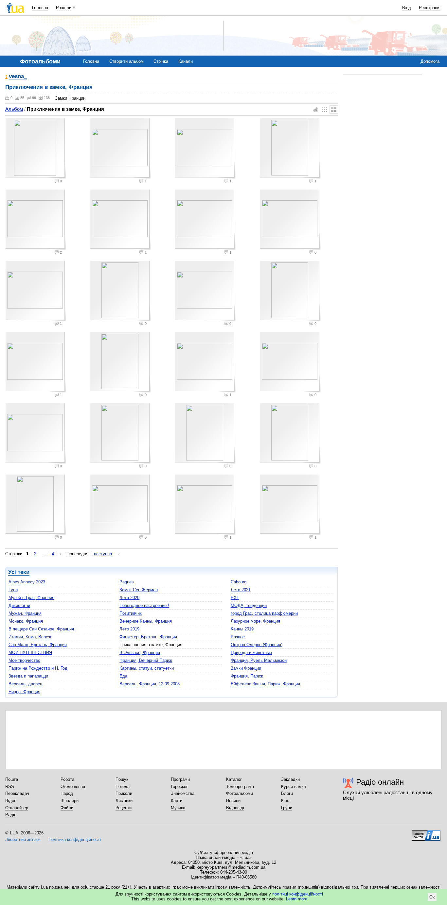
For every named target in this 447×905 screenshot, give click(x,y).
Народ (67, 793)
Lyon (13, 589)
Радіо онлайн (380, 782)
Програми (180, 779)
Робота (67, 779)
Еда (123, 676)
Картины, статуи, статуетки (146, 668)
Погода (123, 786)
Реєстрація (429, 7)
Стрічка (160, 61)
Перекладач (17, 793)
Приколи (124, 793)
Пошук (122, 779)
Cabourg (238, 581)
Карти (176, 800)
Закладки (290, 779)
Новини (233, 800)
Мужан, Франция (25, 613)
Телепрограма (240, 786)
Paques (126, 581)
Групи (286, 807)
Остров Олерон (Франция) (256, 644)
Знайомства (182, 793)
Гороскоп (179, 786)
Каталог (234, 779)
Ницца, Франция (24, 691)
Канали (185, 61)
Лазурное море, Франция (255, 621)
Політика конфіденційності (74, 839)
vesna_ (18, 76)
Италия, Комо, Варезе (30, 636)
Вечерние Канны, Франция (145, 621)
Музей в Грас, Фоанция (31, 597)
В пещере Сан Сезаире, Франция (41, 629)
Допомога (429, 61)
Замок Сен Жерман (138, 589)
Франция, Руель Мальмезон (259, 660)
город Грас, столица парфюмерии (264, 613)
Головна (40, 7)
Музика (178, 807)
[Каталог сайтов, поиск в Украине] (426, 833)
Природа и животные (251, 652)
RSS (9, 786)
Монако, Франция (26, 621)
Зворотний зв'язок (23, 839)
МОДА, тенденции (249, 605)
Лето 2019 (129, 629)
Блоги (287, 793)
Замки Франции (246, 668)
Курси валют (294, 786)
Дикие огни (19, 605)
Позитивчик (130, 613)
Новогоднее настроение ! (144, 605)
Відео (10, 800)
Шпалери (70, 800)
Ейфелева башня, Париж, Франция (265, 683)
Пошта (11, 779)
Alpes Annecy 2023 (27, 581)
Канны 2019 (242, 629)
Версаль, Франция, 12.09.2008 (149, 683)
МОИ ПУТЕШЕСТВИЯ (30, 652)
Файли (67, 807)
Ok (432, 897)
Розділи (63, 7)
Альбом (14, 109)
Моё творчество (24, 660)
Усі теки (18, 572)
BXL (235, 597)
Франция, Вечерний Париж (145, 660)
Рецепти (124, 807)
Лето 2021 (241, 589)
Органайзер (16, 807)
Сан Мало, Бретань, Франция (38, 644)
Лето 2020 (129, 597)
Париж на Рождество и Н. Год (38, 668)
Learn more (296, 899)
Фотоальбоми (239, 793)
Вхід (406, 7)
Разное (238, 636)
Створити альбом (126, 61)
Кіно (285, 800)
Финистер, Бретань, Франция (148, 636)
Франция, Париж (247, 676)
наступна (103, 553)
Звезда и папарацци (28, 676)
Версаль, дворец (25, 683)
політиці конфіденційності (297, 894)
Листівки (124, 800)
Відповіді (235, 807)
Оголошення (73, 786)
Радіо (10, 814)
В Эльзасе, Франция (139, 652)
